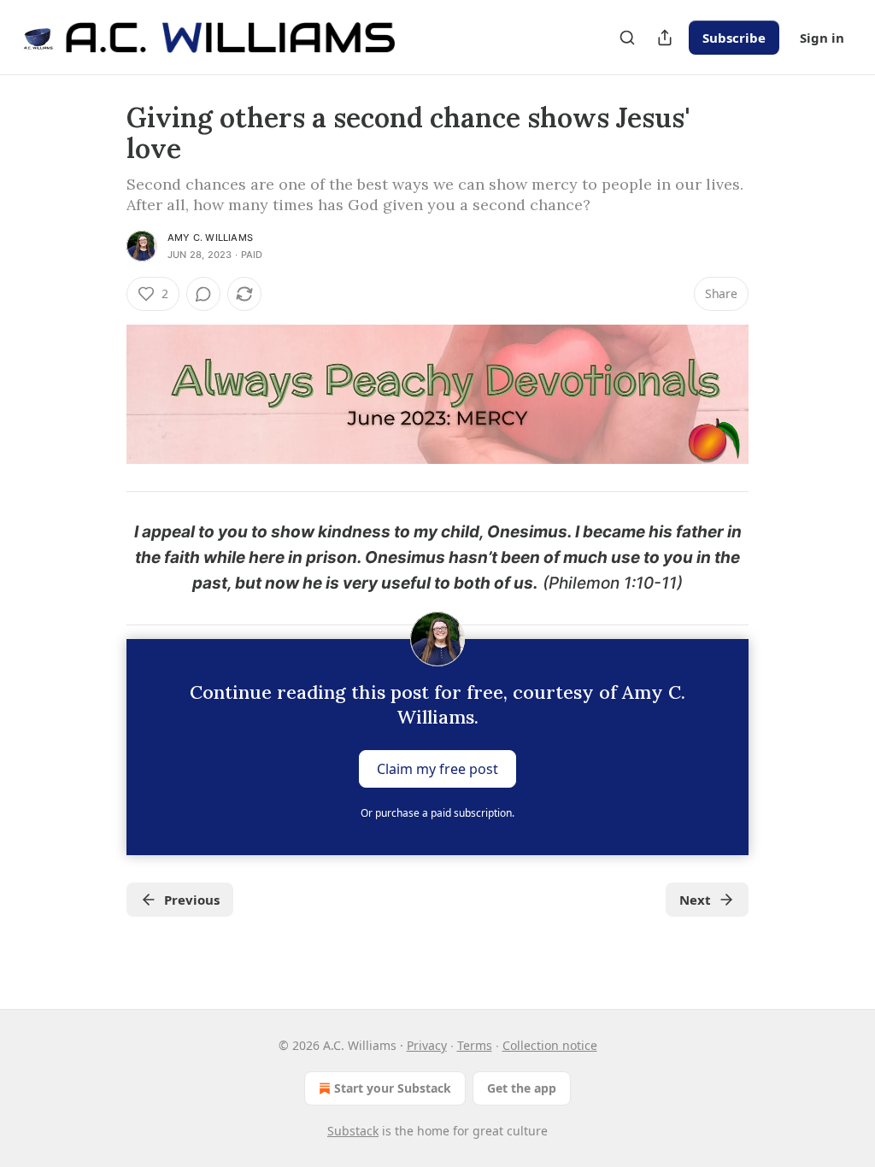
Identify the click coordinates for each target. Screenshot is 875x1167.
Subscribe (734, 37)
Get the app (521, 1088)
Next (695, 899)
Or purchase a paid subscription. (437, 813)
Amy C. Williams (210, 237)
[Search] (627, 38)
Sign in (822, 37)
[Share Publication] (665, 38)
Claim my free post (437, 768)
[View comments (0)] (203, 294)
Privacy (427, 1045)
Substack (353, 1131)
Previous (192, 899)
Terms (474, 1045)
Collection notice (549, 1045)
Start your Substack (392, 1088)
